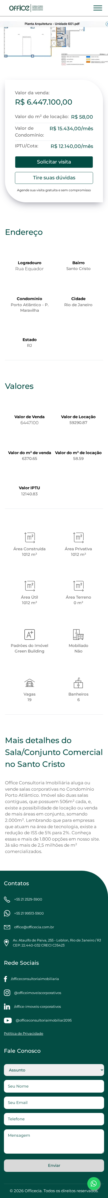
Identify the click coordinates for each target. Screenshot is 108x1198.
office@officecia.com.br (34, 927)
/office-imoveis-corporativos (37, 1006)
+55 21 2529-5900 (28, 899)
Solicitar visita (54, 162)
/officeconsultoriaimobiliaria (35, 979)
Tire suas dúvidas (54, 178)
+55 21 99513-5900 (29, 913)
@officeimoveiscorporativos (37, 993)
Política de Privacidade (23, 1033)
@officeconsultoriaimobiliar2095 (44, 1020)
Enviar (54, 1165)
